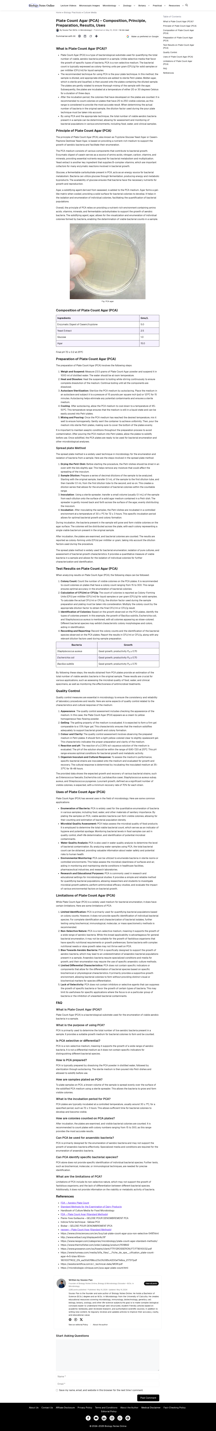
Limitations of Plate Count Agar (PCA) (177, 62)
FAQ (165, 68)
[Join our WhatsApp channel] (119, 1418)
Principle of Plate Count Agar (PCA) (179, 26)
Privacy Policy (85, 1407)
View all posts (151, 1283)
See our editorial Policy (78, 1324)
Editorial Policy (109, 1411)
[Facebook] (75, 1319)
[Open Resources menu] (183, 5)
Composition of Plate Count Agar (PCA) (178, 32)
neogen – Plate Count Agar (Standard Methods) (86, 1229)
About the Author (129, 1407)
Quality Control (170, 52)
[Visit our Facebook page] (88, 1418)
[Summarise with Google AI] (96, 36)
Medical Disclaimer (151, 1407)
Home (59, 12)
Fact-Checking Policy (175, 1407)
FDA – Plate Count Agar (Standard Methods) (84, 1214)
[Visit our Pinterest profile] (127, 1418)
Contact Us (47, 1407)
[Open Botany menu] (149, 5)
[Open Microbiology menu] (120, 5)
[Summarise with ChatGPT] (79, 36)
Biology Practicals (72, 12)
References (168, 73)
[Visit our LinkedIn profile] (104, 1418)
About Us (33, 1407)
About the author (100, 1324)
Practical (157, 5)
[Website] (70, 1319)
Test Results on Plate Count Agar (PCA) (178, 46)
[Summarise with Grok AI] (90, 36)
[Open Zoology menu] (135, 5)
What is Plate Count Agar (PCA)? (178, 21)
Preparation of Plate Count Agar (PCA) (178, 39)
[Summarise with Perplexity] (85, 36)
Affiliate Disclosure (65, 1407)
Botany (142, 5)
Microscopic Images (89, 5)
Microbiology (109, 5)
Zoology (127, 5)
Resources (174, 5)
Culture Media (90, 12)
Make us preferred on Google (145, 36)
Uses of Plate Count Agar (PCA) (178, 56)
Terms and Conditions (106, 1407)
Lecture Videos (68, 5)
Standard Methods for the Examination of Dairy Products (91, 1206)
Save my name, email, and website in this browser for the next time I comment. (101, 1390)
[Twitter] (81, 1319)
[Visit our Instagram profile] (111, 1418)
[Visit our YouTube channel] (96, 1418)
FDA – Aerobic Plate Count (75, 1202)
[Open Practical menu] (165, 5)
